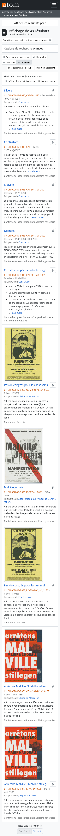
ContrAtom (24, 102)
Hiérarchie (41, 57)
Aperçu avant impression (17, 57)
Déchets (9, 230)
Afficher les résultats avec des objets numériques (31, 81)
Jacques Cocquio (27, 795)
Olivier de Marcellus (28, 396)
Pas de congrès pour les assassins (26, 385)
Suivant (37, 831)
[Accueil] (11, 4)
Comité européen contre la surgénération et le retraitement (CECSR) (26, 270)
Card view (10, 62)
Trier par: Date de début (19, 67)
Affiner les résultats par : (30, 23)
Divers (8, 90)
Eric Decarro (25, 597)
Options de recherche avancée (23, 48)
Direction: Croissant (45, 67)
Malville (9, 184)
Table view (25, 62)
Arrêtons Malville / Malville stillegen (26, 686)
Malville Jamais (13, 487)
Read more (16, 128)
